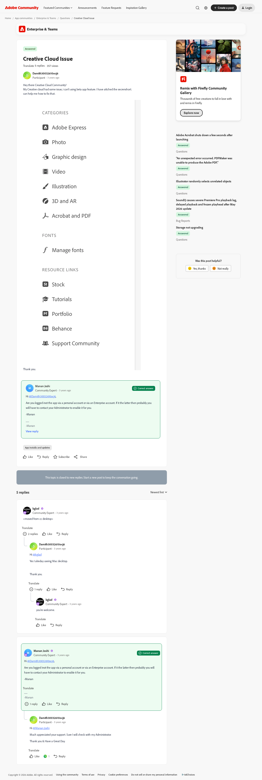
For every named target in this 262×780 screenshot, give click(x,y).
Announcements (87, 7)
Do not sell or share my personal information (154, 774)
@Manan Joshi (41, 728)
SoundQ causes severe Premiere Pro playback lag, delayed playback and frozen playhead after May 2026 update (206, 204)
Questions (65, 18)
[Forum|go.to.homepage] (22, 7)
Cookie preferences (118, 774)
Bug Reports (183, 220)
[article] (91, 521)
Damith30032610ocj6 (45, 73)
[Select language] (206, 7)
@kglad (37, 554)
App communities (24, 18)
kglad (36, 508)
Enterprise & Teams (46, 18)
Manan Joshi (42, 386)
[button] (224, 7)
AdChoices (189, 774)
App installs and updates (37, 447)
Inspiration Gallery (136, 7)
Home (8, 18)
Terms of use (88, 774)
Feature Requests (111, 7)
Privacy (101, 774)
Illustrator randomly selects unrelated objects (203, 181)
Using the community (67, 774)
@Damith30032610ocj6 (42, 396)
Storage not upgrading (189, 227)
